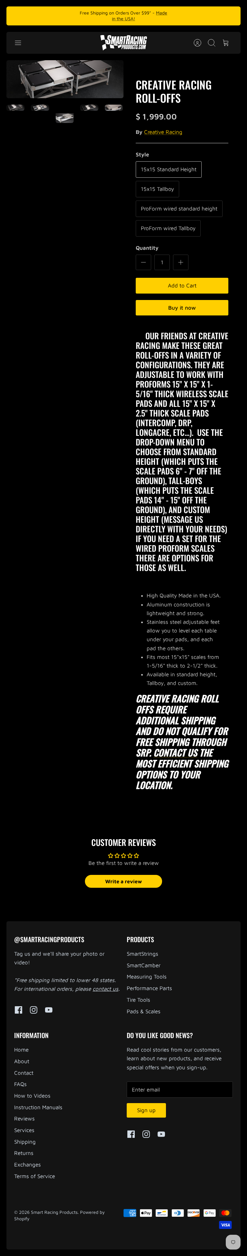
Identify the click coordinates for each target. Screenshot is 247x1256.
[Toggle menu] (21, 43)
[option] (65, 79)
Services (24, 1130)
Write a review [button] (123, 881)
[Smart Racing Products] (123, 43)
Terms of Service (34, 1176)
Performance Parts (149, 988)
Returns (23, 1153)
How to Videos (32, 1095)
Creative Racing (163, 132)
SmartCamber (143, 965)
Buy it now (182, 308)
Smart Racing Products (54, 1212)
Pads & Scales (143, 1011)
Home (21, 1049)
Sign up (146, 1110)
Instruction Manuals (38, 1107)
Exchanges (27, 1164)
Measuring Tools (147, 976)
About (21, 1061)
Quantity (147, 248)
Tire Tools (138, 1000)
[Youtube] (48, 1010)
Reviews (24, 1118)
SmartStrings (142, 954)
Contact (23, 1073)
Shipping (25, 1142)
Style (142, 154)
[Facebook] (18, 1010)
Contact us (175, 752)
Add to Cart (182, 285)
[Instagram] (33, 1010)
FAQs (20, 1084)
